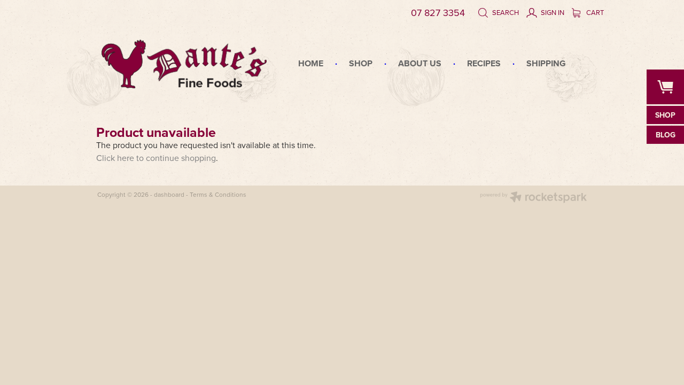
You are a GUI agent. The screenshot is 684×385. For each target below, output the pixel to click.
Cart (594, 12)
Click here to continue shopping (156, 158)
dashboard (169, 194)
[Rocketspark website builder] (533, 198)
